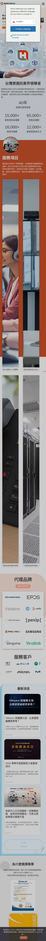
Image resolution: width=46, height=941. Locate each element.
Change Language (23, 29)
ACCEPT (24, 938)
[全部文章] (23, 842)
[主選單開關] (43, 4)
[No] (43, 934)
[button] (44, 371)
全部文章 (23, 846)
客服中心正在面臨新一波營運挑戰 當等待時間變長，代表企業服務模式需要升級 (21, 814)
